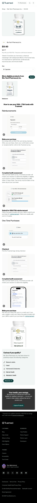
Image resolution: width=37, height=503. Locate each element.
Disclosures (5, 481)
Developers (23, 441)
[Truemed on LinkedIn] (3, 472)
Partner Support (24, 435)
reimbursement (14, 214)
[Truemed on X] (12, 472)
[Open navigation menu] (33, 2)
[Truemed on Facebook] (21, 472)
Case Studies (23, 432)
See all (32, 77)
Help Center (5, 435)
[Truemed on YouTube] (26, 472)
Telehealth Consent (27, 488)
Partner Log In (23, 438)
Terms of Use (13, 481)
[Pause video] (4, 134)
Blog (3, 432)
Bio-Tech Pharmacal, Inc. (14, 9)
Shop (3, 9)
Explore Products (18, 405)
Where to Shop (6, 438)
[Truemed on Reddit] (17, 472)
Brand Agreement (6, 492)
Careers (4, 453)
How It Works (5, 444)
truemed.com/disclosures (18, 415)
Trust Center (5, 459)
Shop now (7, 380)
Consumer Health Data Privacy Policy (11, 485)
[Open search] (29, 2)
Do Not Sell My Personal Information (11, 488)
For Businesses (22, 3)
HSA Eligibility (5, 441)
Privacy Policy (21, 481)
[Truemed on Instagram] (8, 472)
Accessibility (5, 456)
